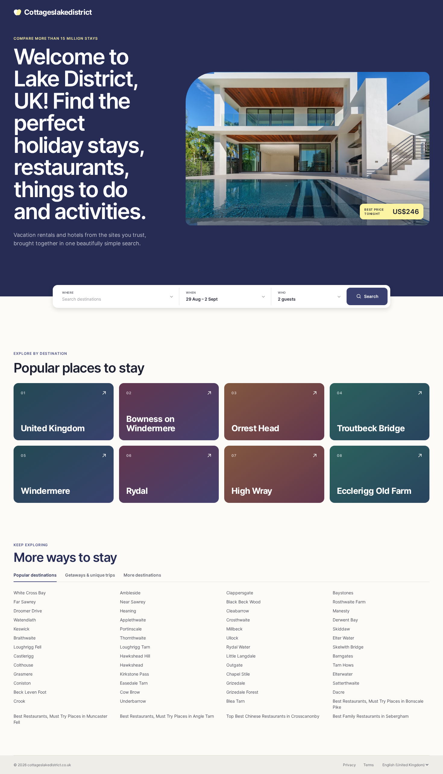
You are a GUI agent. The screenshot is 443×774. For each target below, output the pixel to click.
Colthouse (23, 664)
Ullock (232, 637)
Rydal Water (238, 646)
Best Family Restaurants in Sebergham (371, 716)
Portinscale (131, 628)
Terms (368, 765)
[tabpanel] (221, 657)
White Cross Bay (30, 592)
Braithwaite (25, 637)
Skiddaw (341, 628)
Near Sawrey (133, 601)
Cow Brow (130, 692)
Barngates (343, 655)
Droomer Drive (28, 610)
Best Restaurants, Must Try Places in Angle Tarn (167, 716)
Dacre (338, 692)
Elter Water (343, 637)
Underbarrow (133, 701)
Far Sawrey (25, 601)
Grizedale (235, 683)
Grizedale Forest (242, 692)
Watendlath (25, 619)
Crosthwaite (238, 619)
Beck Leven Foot (30, 692)
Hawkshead (131, 664)
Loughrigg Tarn (135, 646)
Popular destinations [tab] (35, 574)
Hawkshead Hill (135, 655)
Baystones (343, 592)
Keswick (22, 628)
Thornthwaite (133, 637)
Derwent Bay (345, 619)
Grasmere (23, 673)
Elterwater (343, 673)
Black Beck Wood (243, 601)
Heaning (128, 610)
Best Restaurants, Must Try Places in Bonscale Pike (378, 704)
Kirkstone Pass (134, 673)
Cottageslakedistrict (58, 12)
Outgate (234, 664)
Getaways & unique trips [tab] (90, 574)
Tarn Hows (343, 664)
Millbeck (234, 628)
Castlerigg (24, 655)
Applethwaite (133, 619)
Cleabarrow (237, 610)
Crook (19, 701)
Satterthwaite (346, 683)
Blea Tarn (235, 701)
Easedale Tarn (134, 683)
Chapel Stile (238, 673)
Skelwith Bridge (348, 646)
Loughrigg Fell (27, 646)
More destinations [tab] (142, 574)
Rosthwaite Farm (349, 601)
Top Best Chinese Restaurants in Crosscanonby (272, 716)
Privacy (349, 765)
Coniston (22, 683)
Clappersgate (239, 592)
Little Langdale (241, 655)
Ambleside (130, 592)
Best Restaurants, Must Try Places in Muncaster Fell (60, 719)
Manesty (341, 610)
